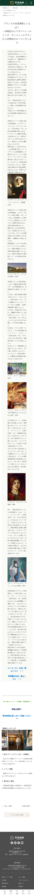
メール (11, 892)
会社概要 (4, 886)
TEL (5, 892)
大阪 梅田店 (17, 862)
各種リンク (21, 883)
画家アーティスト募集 (7, 877)
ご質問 (17, 892)
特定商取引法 (5, 883)
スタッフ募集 (21, 877)
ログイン (29, 892)
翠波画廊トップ (6, 7)
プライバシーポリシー (23, 880)
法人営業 (4, 880)
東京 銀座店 (17, 848)
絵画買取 (20, 886)
